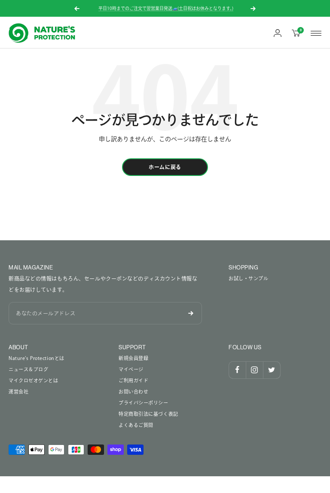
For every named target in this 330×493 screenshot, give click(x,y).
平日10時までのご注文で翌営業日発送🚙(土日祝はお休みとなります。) (165, 8)
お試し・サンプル (248, 278)
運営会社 (18, 391)
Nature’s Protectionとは (36, 358)
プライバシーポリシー (143, 402)
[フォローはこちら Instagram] (254, 369)
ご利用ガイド (133, 380)
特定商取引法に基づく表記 (148, 413)
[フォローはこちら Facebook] (237, 369)
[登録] (190, 313)
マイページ (131, 369)
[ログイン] (277, 33)
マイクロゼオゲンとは (33, 380)
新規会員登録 (133, 358)
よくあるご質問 (136, 425)
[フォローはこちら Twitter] (271, 369)
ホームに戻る (165, 166)
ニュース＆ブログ (28, 369)
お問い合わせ (133, 391)
